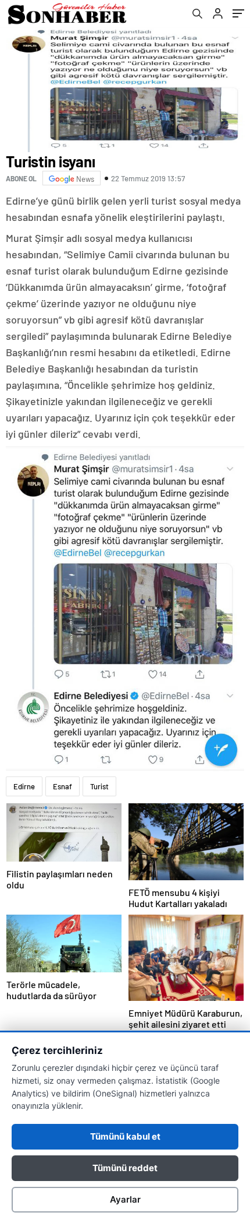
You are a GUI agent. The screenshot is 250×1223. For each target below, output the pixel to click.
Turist (99, 786)
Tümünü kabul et (125, 1136)
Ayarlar (125, 1199)
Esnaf (62, 786)
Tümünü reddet (125, 1167)
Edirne (24, 786)
